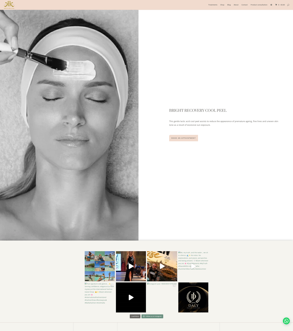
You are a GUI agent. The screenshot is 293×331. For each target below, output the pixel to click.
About (236, 5)
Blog (229, 5)
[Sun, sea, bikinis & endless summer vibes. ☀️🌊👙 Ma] (100, 266)
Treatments (212, 5)
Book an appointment (183, 138)
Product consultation (259, 5)
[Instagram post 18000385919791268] (162, 297)
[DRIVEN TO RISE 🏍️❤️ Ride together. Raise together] (162, 266)
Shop (222, 5)
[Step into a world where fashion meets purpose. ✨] (193, 297)
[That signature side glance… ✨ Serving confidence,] (100, 297)
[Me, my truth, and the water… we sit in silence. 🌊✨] (193, 266)
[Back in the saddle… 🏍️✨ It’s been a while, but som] (131, 297)
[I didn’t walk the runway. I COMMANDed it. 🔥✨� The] (131, 266)
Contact (244, 5)
